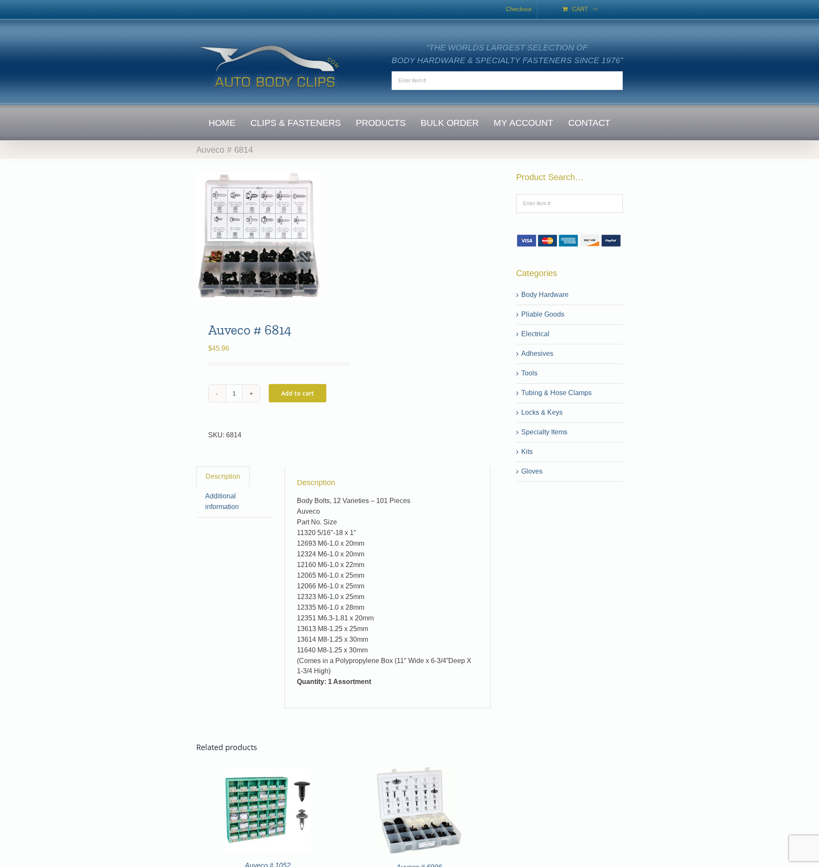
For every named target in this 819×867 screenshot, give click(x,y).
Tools (529, 373)
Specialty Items (544, 432)
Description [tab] (223, 476)
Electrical (535, 333)
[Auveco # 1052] (268, 772)
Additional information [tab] (222, 501)
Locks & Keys (542, 412)
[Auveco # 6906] (419, 772)
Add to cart (297, 393)
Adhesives (537, 353)
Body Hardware (545, 294)
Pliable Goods (542, 314)
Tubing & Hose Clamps (556, 392)
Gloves (532, 471)
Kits (527, 451)
